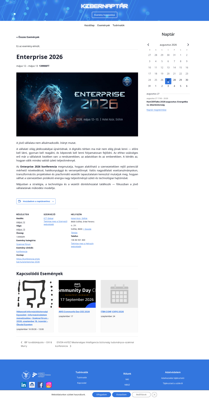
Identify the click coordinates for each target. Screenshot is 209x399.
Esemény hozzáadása (104, 15)
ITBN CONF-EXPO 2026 (112, 311)
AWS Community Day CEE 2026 (74, 311)
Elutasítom (121, 394)
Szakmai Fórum (23, 244)
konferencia (21, 251)
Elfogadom (102, 394)
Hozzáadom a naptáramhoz (36, 201)
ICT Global (48, 218)
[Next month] (188, 44)
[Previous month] (148, 44)
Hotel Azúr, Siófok (79, 218)
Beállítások (141, 394)
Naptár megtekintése (156, 110)
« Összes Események (27, 37)
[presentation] (35, 294)
